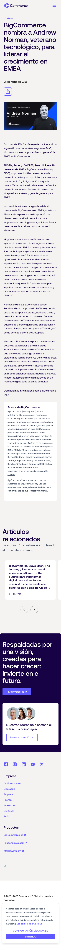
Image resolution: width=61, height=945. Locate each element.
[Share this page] (8, 91)
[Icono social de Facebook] (6, 764)
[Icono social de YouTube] (33, 764)
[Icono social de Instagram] (15, 764)
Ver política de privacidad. (29, 923)
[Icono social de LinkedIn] (24, 764)
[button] (54, 5)
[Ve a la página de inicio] (16, 5)
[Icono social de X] (42, 764)
